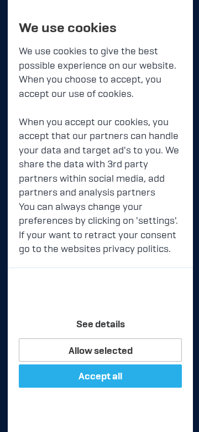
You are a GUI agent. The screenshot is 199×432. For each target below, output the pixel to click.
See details (100, 324)
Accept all (100, 376)
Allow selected (101, 350)
